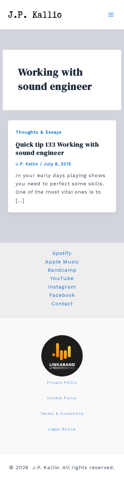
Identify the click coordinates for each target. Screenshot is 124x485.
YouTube (62, 278)
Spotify (62, 253)
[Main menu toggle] (111, 14)
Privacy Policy (62, 382)
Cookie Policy (62, 398)
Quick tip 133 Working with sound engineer (57, 148)
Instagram (62, 287)
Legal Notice (62, 429)
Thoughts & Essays (39, 132)
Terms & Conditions (62, 413)
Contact (62, 304)
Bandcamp (62, 270)
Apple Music (62, 262)
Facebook (62, 295)
